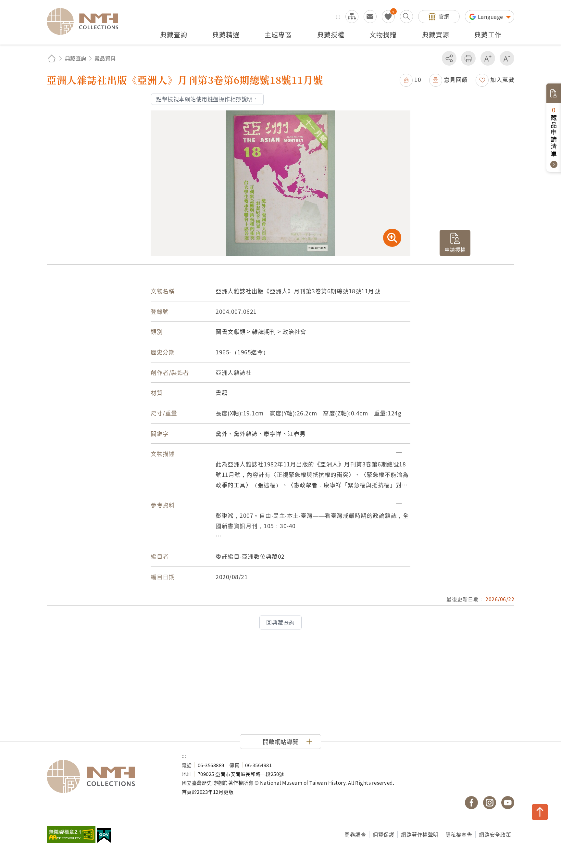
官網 (444, 16)
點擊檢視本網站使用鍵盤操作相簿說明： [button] (207, 99)
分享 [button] (449, 58)
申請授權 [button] (455, 249)
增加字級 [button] (487, 58)
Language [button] (491, 16)
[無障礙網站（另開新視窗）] (71, 835)
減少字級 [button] (507, 58)
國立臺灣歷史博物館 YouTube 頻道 (507, 802)
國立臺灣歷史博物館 (108, 776)
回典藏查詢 (280, 622)
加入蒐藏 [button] (502, 79)
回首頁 (51, 58)
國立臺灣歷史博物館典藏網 (86, 21)
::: (338, 16)
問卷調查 (355, 834)
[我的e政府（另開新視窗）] (104, 836)
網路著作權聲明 (420, 834)
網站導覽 (351, 16)
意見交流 (370, 16)
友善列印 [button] (468, 58)
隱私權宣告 (458, 834)
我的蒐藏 (388, 16)
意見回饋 (456, 79)
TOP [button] (540, 812)
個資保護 (383, 834)
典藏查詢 (75, 58)
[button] (410, 79)
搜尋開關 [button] (406, 16)
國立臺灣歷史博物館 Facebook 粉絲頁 (471, 802)
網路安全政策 (495, 834)
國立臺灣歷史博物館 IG (489, 802)
